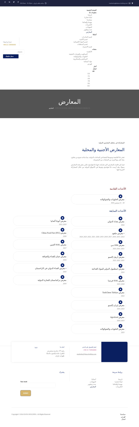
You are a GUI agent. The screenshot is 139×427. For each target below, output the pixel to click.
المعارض (93, 387)
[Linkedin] (9, 2)
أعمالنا (94, 379)
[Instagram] (5, 2)
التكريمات (119, 387)
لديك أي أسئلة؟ (7, 42)
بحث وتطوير (92, 384)
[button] (11, 56)
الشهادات (93, 382)
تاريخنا (120, 379)
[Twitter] (14, 2)
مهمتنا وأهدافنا (117, 384)
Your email (23, 381)
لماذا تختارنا (118, 382)
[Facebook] (18, 2)
